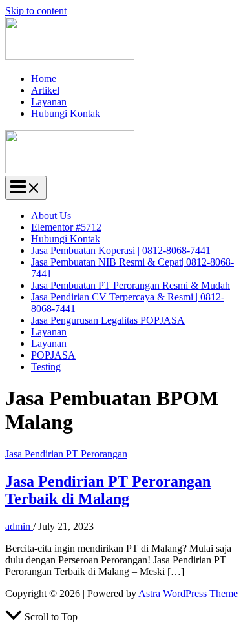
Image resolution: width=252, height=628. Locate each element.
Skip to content (36, 10)
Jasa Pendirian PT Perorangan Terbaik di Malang (108, 490)
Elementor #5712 (66, 227)
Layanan (49, 101)
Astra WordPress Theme (188, 593)
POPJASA (53, 355)
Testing (46, 366)
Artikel (45, 90)
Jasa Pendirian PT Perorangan (66, 453)
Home (43, 78)
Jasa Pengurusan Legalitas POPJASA (108, 320)
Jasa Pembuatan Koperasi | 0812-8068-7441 (121, 250)
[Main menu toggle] (26, 188)
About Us (51, 215)
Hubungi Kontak (65, 113)
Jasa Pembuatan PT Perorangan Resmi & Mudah (130, 285)
